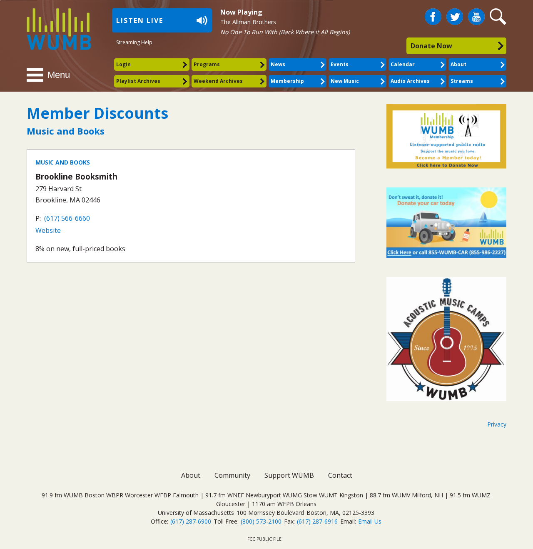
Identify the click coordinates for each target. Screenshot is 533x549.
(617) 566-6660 (67, 218)
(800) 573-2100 (261, 521)
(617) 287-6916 (317, 521)
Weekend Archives (218, 81)
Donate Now (431, 45)
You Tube (476, 17)
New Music (345, 81)
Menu (58, 75)
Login (123, 64)
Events (340, 64)
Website (48, 230)
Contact (340, 475)
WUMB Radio (49, 28)
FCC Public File (264, 539)
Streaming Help (134, 42)
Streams (462, 81)
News (278, 64)
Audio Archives (410, 81)
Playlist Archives (138, 81)
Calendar (403, 64)
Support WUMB (289, 475)
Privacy (496, 424)
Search (499, 17)
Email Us (369, 521)
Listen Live (139, 20)
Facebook (433, 13)
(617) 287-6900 (190, 521)
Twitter (454, 13)
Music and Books (62, 162)
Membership (287, 81)
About (458, 64)
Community (232, 475)
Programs (207, 64)
